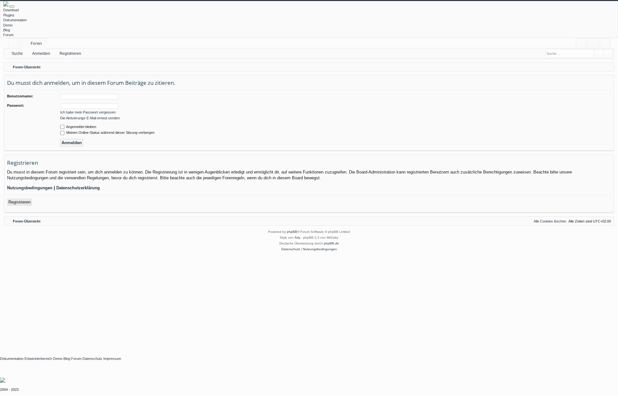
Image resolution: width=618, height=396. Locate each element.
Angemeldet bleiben (80, 127)
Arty (297, 237)
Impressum (112, 359)
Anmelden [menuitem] (594, 44)
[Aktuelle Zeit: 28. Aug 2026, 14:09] (608, 67)
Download (11, 10)
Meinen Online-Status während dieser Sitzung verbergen (109, 132)
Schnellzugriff (14, 44)
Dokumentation (15, 20)
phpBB (292, 231)
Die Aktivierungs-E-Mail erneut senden (90, 118)
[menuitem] (581, 43)
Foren (36, 43)
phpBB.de (331, 243)
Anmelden (41, 53)
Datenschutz (92, 359)
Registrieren (70, 53)
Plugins (8, 15)
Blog (6, 30)
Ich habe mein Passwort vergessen (88, 112)
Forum (8, 35)
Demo (8, 25)
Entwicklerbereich (38, 359)
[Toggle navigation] (11, 6)
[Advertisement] (193, 300)
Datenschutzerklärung (78, 187)
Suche (17, 53)
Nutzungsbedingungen (29, 187)
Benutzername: (20, 96)
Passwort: (15, 105)
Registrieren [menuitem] (606, 44)
